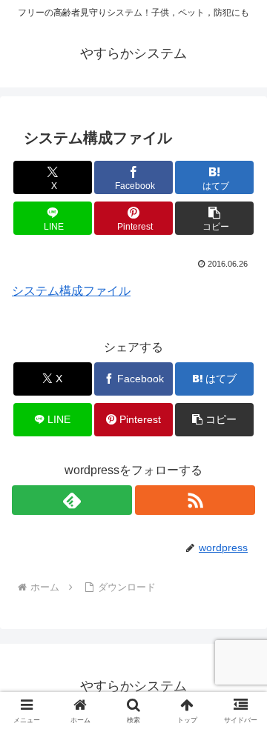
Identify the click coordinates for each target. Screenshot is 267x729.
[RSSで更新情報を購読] (195, 500)
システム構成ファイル (71, 290)
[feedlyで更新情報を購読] (72, 500)
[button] (214, 218)
